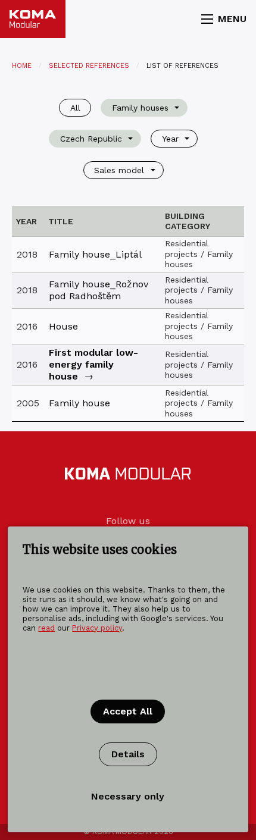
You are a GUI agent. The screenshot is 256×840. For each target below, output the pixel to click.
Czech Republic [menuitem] (91, 138)
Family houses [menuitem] (140, 107)
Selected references (89, 66)
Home (22, 66)
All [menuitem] (75, 107)
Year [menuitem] (170, 138)
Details (128, 754)
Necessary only (127, 796)
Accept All (127, 711)
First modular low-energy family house (93, 364)
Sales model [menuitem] (119, 170)
